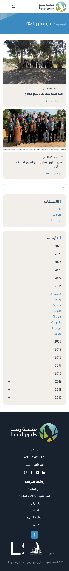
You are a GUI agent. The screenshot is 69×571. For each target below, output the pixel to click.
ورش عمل (55, 220)
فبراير (56, 328)
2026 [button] (57, 246)
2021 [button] (58, 286)
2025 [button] (58, 254)
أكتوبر (56, 305)
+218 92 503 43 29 (34, 457)
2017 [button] (58, 365)
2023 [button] (58, 270)
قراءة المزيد (56, 101)
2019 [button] (58, 349)
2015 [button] (58, 381)
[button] (4, 6)
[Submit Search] (6, 187)
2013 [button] (58, 389)
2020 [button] (57, 341)
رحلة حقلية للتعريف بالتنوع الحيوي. (43, 93)
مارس (56, 322)
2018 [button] (58, 357)
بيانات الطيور (34, 517)
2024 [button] (57, 262)
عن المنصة (34, 489)
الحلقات (34, 510)
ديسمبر (55, 293)
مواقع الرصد (34, 503)
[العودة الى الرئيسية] (52, 6)
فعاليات (57, 214)
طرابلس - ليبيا (34, 464)
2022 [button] (58, 278)
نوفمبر (56, 299)
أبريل (57, 316)
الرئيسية (61, 24)
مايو (57, 310)
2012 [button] (58, 397)
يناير (57, 333)
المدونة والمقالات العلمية (34, 496)
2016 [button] (58, 373)
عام (45, 88)
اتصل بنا (35, 524)
